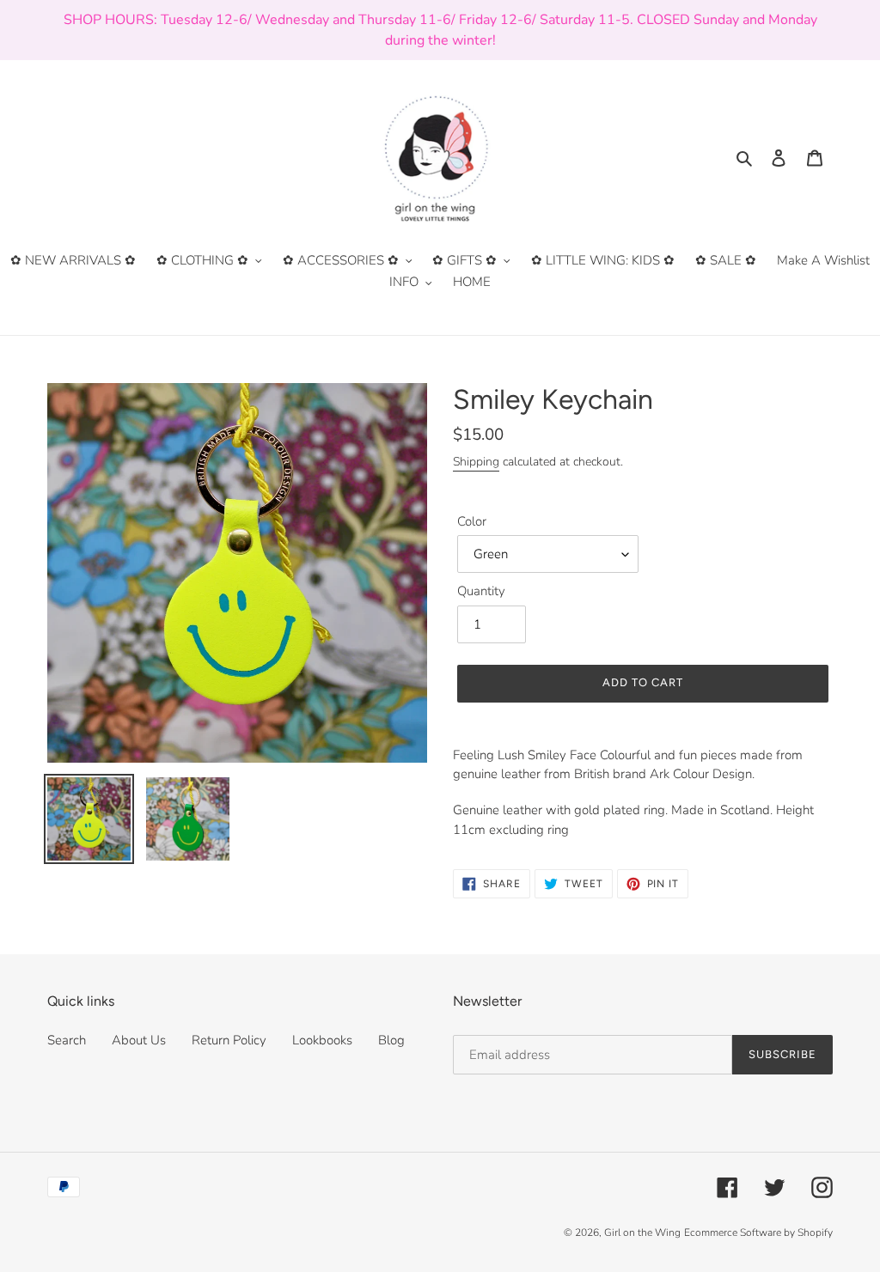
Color (471, 521)
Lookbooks (322, 1040)
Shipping (476, 461)
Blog (391, 1040)
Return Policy (229, 1040)
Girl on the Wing (642, 1232)
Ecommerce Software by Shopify (758, 1232)
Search (66, 1040)
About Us (139, 1040)
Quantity (481, 590)
